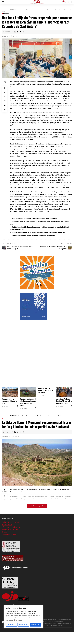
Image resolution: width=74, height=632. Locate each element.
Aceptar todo (35, 624)
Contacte (5, 532)
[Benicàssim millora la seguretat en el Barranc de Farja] (10, 392)
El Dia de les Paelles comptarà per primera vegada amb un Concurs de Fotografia (34, 218)
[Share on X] (15, 31)
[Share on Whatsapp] (17, 31)
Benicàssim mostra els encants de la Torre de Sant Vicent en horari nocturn (33, 236)
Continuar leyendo (37, 506)
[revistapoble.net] (37, 2)
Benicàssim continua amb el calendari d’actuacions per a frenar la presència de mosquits (28, 402)
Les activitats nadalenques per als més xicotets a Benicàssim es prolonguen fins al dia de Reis (38, 232)
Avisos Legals (7, 524)
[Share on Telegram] (20, 31)
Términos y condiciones (11, 527)
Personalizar (11, 624)
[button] (73, 2)
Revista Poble (6, 36)
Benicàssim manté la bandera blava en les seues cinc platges (45, 390)
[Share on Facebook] (12, 31)
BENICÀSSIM (6, 13)
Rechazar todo (23, 624)
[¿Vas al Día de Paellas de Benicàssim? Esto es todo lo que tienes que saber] (64, 392)
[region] (23, 616)
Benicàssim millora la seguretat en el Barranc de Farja (9, 401)
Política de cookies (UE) (10, 522)
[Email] (4, 105)
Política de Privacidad (10, 529)
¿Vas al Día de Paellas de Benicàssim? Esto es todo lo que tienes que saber (64, 401)
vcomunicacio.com (9, 534)
